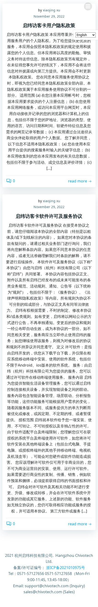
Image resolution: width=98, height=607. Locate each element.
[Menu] (88, 6)
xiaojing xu (51, 201)
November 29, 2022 (49, 16)
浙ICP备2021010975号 (65, 567)
